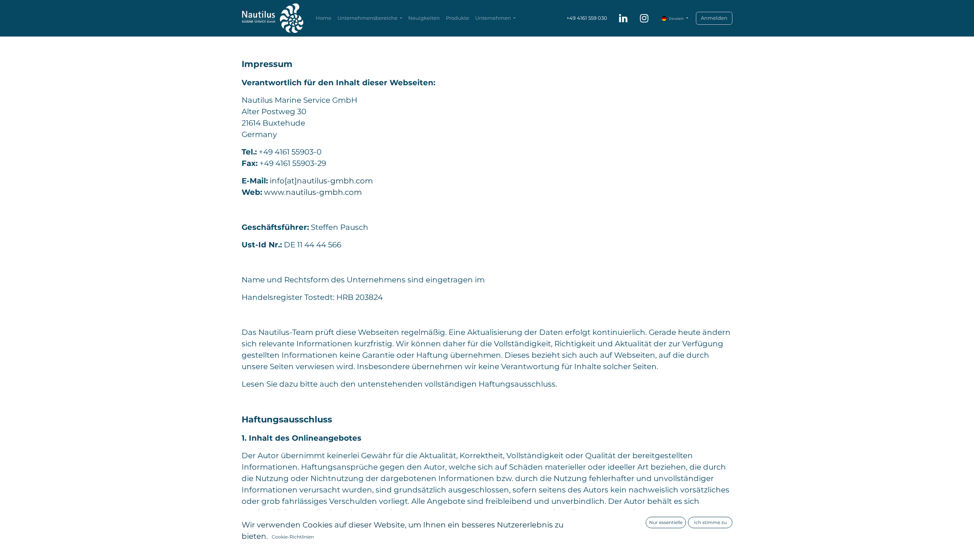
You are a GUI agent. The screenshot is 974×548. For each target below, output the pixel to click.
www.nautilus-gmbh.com (313, 192)
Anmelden (714, 18)
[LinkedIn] (623, 18)
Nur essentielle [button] (666, 522)
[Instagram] (644, 18)
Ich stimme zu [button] (710, 522)
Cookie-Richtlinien (293, 537)
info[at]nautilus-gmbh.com (321, 180)
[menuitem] (323, 18)
